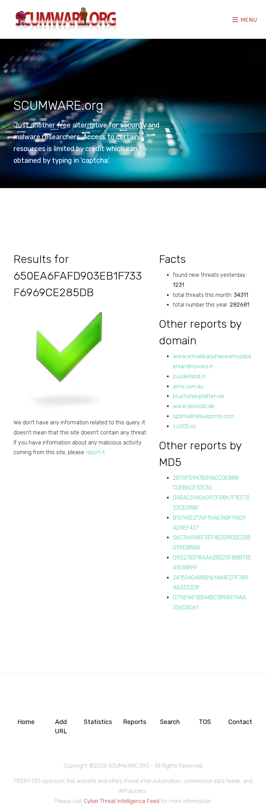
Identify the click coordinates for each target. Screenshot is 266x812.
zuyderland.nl (189, 376)
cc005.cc (184, 426)
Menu (248, 20)
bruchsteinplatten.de (198, 396)
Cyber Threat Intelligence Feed (121, 801)
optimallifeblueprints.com (203, 416)
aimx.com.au (188, 386)
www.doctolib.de (193, 406)
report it (95, 452)
